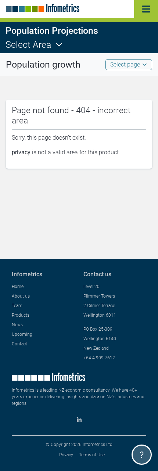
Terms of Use (92, 454)
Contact (19, 343)
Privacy (66, 454)
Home (18, 286)
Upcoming (22, 334)
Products (20, 315)
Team (17, 305)
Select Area (28, 44)
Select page (125, 64)
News (17, 324)
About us (21, 296)
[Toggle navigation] (146, 9)
